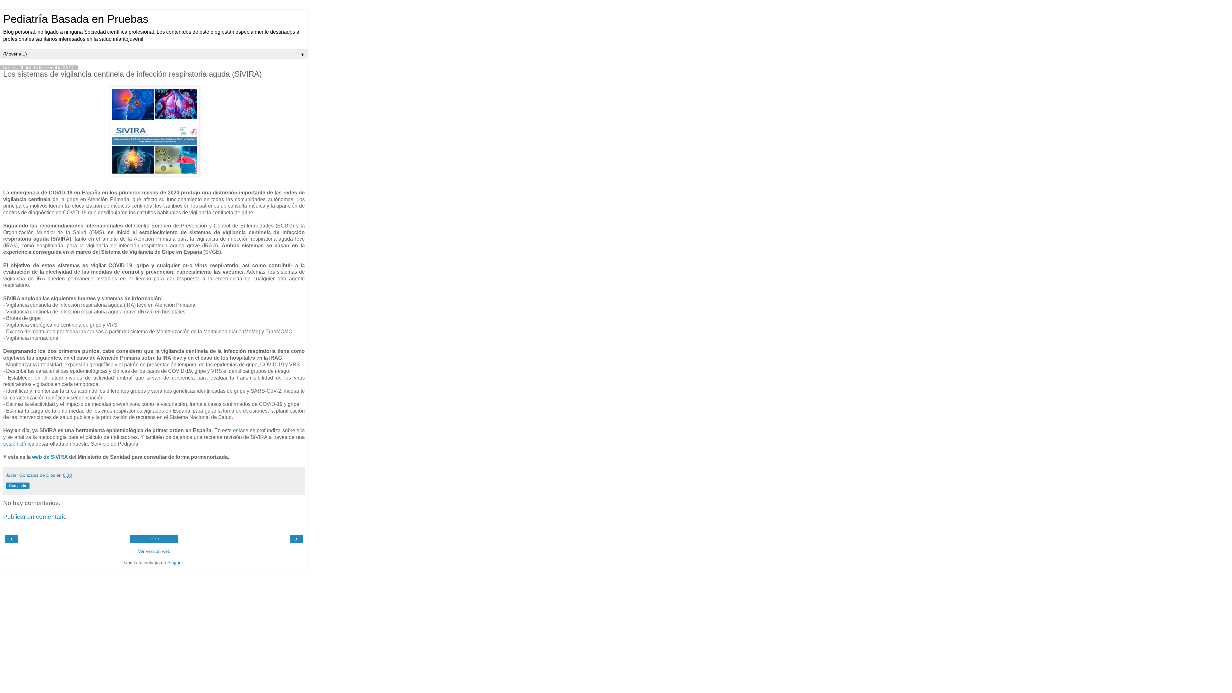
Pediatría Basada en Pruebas (76, 19)
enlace (240, 430)
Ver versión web (154, 551)
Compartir (17, 485)
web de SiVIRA (49, 457)
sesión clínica (18, 444)
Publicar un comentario (35, 516)
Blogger (175, 562)
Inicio (154, 539)
